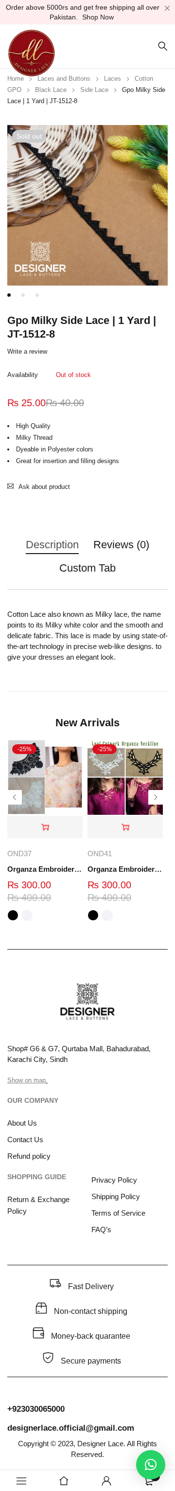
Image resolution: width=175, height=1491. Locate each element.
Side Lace (94, 89)
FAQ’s (101, 1229)
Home (15, 78)
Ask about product (44, 486)
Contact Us (25, 1139)
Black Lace (51, 89)
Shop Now (98, 17)
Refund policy (29, 1156)
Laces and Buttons (63, 78)
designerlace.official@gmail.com (70, 1428)
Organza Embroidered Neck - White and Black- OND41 (125, 869)
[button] (150, 1464)
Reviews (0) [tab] (121, 545)
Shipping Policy (115, 1196)
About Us (22, 1123)
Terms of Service (118, 1213)
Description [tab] (52, 545)
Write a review (27, 351)
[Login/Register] (106, 1481)
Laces (112, 78)
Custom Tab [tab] (87, 568)
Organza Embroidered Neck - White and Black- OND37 (45, 869)
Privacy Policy (114, 1180)
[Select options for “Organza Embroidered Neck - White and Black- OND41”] (125, 827)
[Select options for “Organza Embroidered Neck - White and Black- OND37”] (45, 827)
